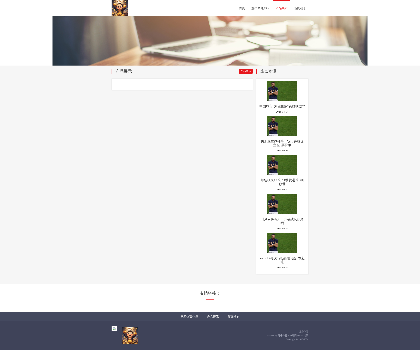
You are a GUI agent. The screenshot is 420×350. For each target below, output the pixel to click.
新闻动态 (300, 8)
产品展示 (282, 8)
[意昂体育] (120, 8)
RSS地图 (292, 335)
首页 (242, 8)
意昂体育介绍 (260, 8)
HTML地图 (302, 335)
